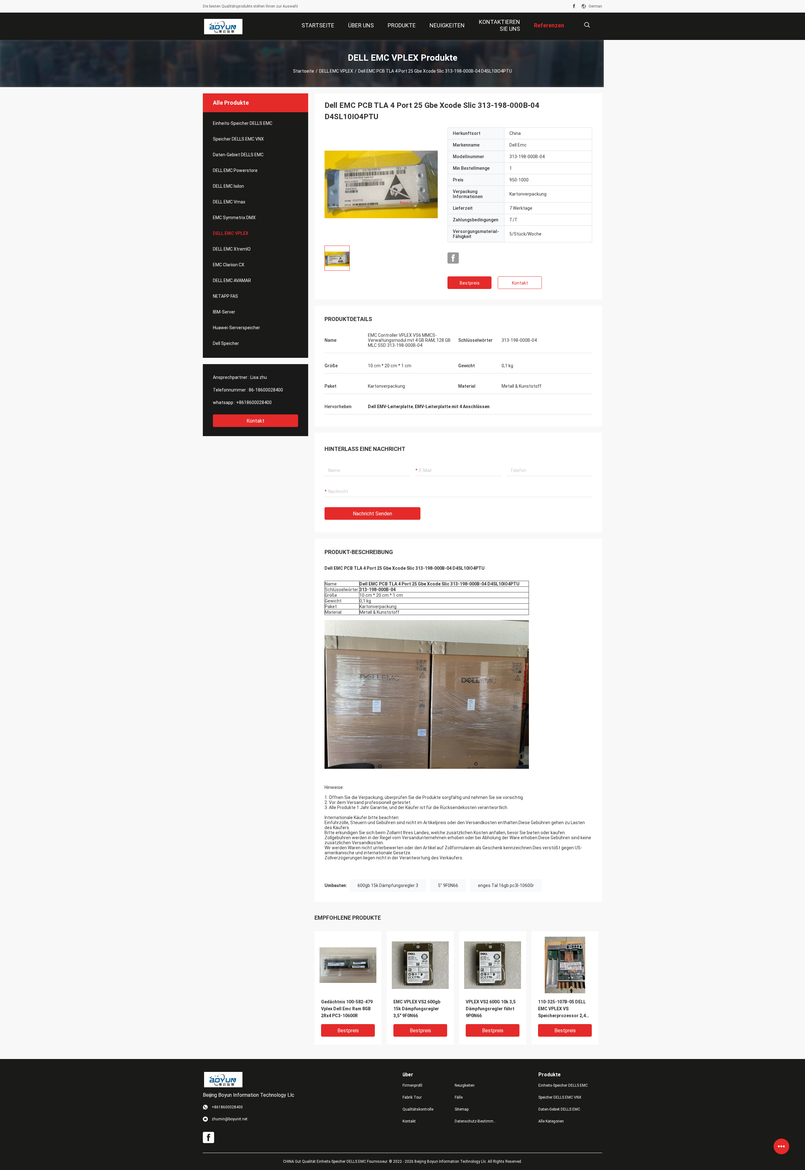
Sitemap (462, 1109)
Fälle (459, 1097)
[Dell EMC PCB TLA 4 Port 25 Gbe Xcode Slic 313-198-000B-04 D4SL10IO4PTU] (381, 183)
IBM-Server (224, 311)
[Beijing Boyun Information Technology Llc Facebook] (574, 6)
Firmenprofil (412, 1085)
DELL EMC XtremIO (232, 249)
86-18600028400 (266, 389)
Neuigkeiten (465, 1085)
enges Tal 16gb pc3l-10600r (506, 885)
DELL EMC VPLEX (336, 71)
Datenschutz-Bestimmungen (476, 1121)
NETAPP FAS (225, 296)
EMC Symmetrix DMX (234, 217)
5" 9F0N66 (448, 885)
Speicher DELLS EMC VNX (238, 138)
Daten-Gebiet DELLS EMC (238, 154)
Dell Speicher (226, 343)
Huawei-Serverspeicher (236, 327)
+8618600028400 (254, 402)
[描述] (587, 25)
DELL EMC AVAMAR (232, 280)
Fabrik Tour (412, 1097)
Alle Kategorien (551, 1121)
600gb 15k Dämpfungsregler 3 (388, 885)
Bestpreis (470, 283)
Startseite (303, 71)
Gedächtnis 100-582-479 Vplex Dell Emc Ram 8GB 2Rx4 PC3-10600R (347, 1008)
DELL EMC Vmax (229, 201)
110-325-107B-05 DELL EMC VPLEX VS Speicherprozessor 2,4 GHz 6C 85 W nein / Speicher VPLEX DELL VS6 (565, 1009)
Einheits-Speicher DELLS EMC (242, 123)
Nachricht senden (372, 514)
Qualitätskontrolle (417, 1109)
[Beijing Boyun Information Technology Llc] (223, 26)
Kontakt (255, 421)
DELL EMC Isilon (228, 186)
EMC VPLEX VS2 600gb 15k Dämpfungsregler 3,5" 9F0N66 (416, 1008)
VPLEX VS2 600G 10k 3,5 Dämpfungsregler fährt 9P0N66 (491, 1008)
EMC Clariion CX (228, 264)
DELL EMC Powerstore (235, 170)
